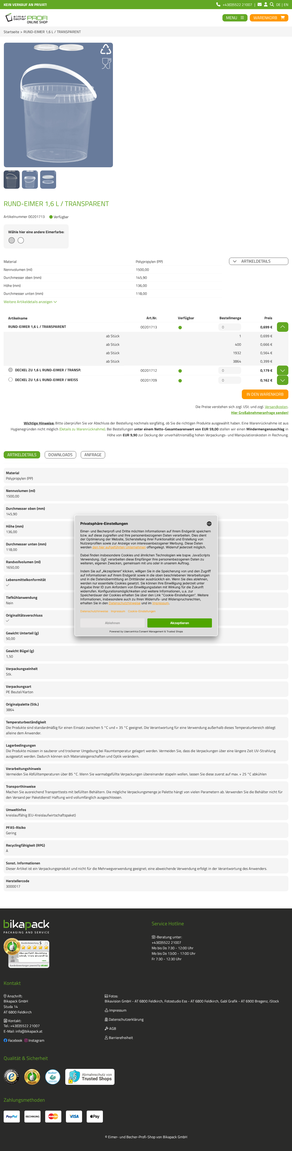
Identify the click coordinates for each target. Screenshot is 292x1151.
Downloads (60, 455)
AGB (112, 1028)
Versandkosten (276, 406)
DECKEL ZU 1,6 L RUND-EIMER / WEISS (46, 379)
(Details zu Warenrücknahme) (82, 429)
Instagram (36, 1040)
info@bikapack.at (29, 1031)
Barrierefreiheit (120, 1037)
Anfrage (93, 455)
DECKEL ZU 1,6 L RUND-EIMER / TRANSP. (48, 370)
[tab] (22, 454)
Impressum (117, 1010)
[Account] (266, 5)
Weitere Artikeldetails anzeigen (28, 301)
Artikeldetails (256, 261)
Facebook (14, 1040)
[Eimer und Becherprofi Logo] (27, 18)
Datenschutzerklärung (125, 1019)
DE (278, 4)
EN (286, 4)
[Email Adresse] (260, 5)
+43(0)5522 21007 (166, 942)
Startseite (11, 31)
